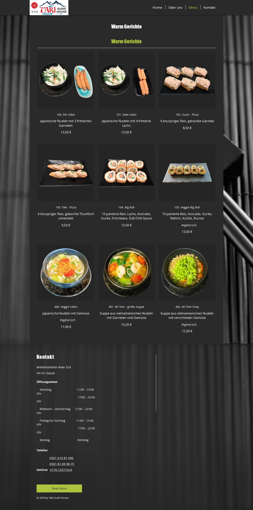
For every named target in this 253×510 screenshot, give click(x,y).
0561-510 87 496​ (61, 458)
